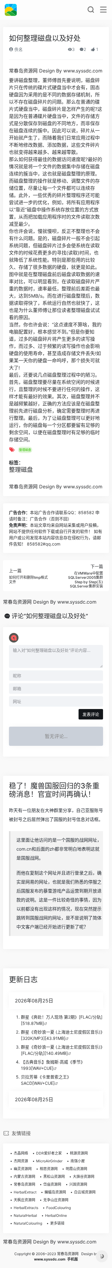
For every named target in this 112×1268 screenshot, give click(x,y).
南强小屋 (77, 1161)
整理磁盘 (25, 450)
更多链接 (57, 1223)
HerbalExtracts (26, 1207)
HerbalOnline (56, 1215)
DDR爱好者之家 (49, 1153)
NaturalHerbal (25, 1215)
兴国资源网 (78, 1184)
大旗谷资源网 (83, 1176)
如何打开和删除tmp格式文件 (28, 579)
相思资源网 (49, 1169)
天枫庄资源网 (24, 1200)
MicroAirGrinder (49, 1161)
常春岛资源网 (24, 1184)
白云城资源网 (85, 1192)
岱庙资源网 (52, 1184)
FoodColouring (58, 1207)
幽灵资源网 (23, 1169)
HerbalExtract (25, 1192)
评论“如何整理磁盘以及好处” (50, 616)
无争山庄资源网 (55, 1200)
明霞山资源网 (76, 1169)
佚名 (18, 49)
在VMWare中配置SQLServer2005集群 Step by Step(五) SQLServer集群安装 (85, 579)
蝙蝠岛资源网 (55, 1192)
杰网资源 (21, 1161)
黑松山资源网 (54, 1176)
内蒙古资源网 (24, 1176)
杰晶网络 (21, 1153)
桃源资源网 (79, 1153)
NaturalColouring (28, 1223)
